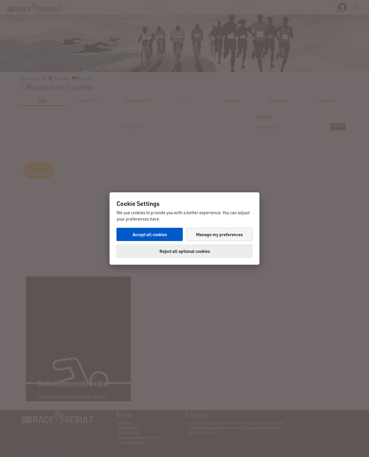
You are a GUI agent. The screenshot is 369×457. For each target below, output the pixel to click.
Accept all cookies (150, 234)
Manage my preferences (219, 234)
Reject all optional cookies (184, 251)
